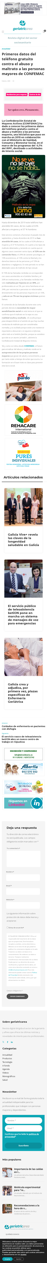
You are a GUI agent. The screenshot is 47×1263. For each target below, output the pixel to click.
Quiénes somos (12, 1234)
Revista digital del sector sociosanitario (22, 40)
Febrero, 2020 (6, 81)
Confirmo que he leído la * (22, 1135)
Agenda (6, 1069)
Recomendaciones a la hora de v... (26, 1207)
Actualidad (6, 49)
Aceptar (7, 1259)
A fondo (6, 1065)
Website (10, 900)
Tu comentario (13, 848)
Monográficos (8, 1076)
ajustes (23, 1255)
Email (9, 886)
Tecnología (7, 1062)
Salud (4, 1079)
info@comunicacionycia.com (17, 970)
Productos (7, 1058)
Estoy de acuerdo (16, 928)
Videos (5, 1072)
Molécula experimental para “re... (27, 1189)
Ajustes (18, 1259)
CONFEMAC (29, 346)
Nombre (10, 872)
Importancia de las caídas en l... (28, 1170)
